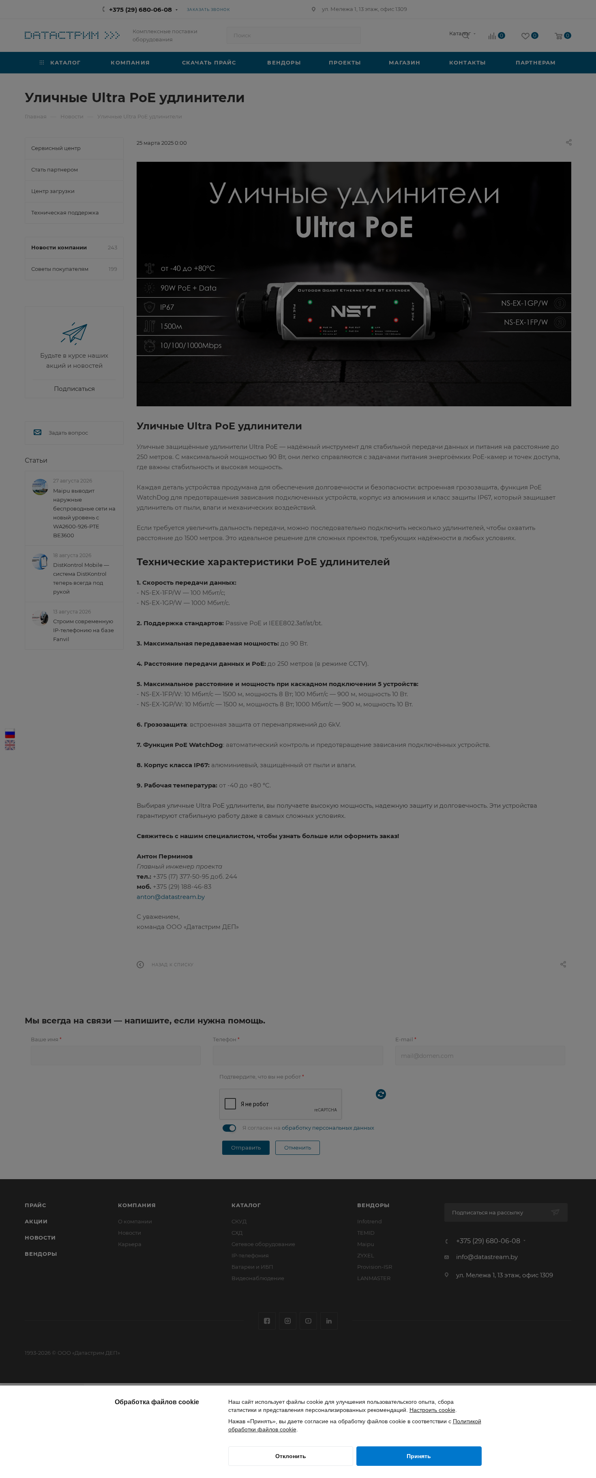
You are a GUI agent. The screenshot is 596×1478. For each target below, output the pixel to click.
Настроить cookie (432, 1410)
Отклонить (290, 1456)
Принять (419, 1456)
